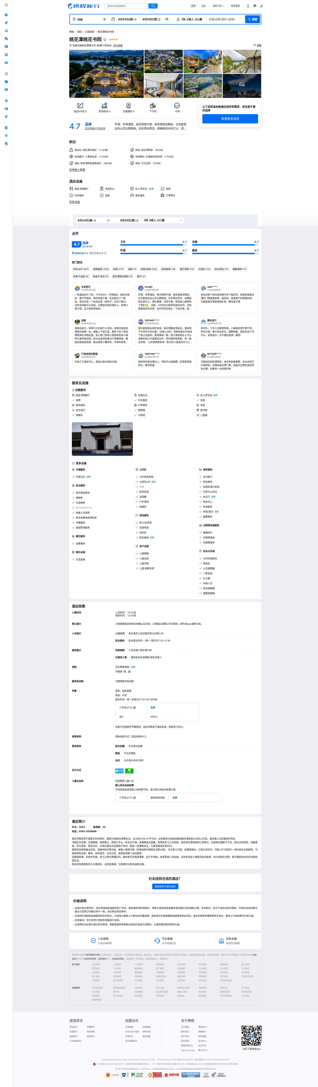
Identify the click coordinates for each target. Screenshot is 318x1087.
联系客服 (235, 6)
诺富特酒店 (97, 1000)
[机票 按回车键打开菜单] (6, 22)
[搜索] (153, 5)
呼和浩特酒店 (226, 980)
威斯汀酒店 (182, 992)
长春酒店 (160, 972)
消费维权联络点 (206, 1075)
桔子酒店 (96, 992)
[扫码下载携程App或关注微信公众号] (248, 6)
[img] (106, 74)
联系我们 (185, 1032)
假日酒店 (203, 992)
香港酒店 (139, 968)
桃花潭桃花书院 (93, 955)
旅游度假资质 (211, 1064)
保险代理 (146, 1032)
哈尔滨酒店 (118, 980)
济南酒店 (181, 972)
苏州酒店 (203, 968)
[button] (104, 19)
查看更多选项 (230, 118)
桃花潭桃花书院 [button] (85, 39)
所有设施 (74, 202)
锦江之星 (160, 988)
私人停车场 (206, 395)
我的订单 (217, 6)
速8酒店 (181, 996)
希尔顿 (116, 992)
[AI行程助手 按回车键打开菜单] (6, 73)
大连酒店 (96, 972)
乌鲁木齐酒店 (247, 976)
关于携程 (185, 1027)
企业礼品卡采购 (132, 1032)
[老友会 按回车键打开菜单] (6, 135)
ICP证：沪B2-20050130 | (161, 1060)
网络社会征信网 (128, 1075)
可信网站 (154, 1075)
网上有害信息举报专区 (190, 1075)
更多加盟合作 (131, 1041)
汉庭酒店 (139, 988)
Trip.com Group (188, 1050)
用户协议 (185, 1036)
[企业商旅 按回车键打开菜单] (6, 127)
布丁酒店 (245, 988)
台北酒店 (160, 980)
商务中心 (207, 501)
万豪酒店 (160, 996)
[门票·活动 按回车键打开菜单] (6, 46)
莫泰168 (223, 988)
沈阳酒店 (139, 976)
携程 (71, 31)
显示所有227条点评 (95, 128)
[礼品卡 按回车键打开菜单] (6, 108)
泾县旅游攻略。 (91, 959)
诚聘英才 (202, 1032)
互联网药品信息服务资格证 (137, 1064)
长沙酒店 (224, 968)
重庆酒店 (139, 972)
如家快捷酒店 (119, 988)
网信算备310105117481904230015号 (212, 1060)
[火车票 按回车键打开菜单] (6, 30)
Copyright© (107, 1060)
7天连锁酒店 (97, 988)
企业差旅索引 (75, 1041)
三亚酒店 (117, 968)
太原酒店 (96, 980)
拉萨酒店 (181, 980)
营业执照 (185, 1041)
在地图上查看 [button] (77, 169)
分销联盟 (129, 1027)
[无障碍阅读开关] (254, 6)
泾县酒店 (89, 31)
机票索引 (74, 1032)
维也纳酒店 (246, 992)
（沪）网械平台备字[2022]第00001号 (167, 1064)
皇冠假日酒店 (162, 992)
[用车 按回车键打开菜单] (6, 62)
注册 (203, 6)
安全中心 (202, 1041)
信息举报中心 (138, 1075)
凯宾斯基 (139, 992)
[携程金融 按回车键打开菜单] (6, 116)
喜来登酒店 (225, 992)
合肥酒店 (203, 976)
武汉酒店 (245, 968)
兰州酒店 (139, 980)
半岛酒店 (245, 996)
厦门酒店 (245, 964)
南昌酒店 (117, 976)
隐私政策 (202, 1036)
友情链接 (146, 1027)
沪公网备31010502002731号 (110, 1064)
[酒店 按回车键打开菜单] (6, 14)
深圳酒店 (160, 964)
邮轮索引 (91, 1036)
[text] (80, 108)
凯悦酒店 (203, 996)
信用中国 (171, 1075)
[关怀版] (261, 6)
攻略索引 (91, 1027)
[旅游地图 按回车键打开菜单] (6, 89)
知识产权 (202, 1046)
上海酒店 (117, 964)
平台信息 (222, 1064)
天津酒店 (117, 972)
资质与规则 (233, 1064)
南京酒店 (181, 964)
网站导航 (91, 1032)
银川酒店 (96, 976)
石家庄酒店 (161, 976)
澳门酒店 (160, 968)
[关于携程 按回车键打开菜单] (6, 143)
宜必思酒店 (118, 996)
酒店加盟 (146, 1036)
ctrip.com (127, 1060)
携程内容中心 (187, 1046)
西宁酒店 (203, 980)
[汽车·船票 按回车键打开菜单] (6, 54)
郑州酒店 (245, 972)
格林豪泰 (203, 988)
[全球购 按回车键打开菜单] (6, 100)
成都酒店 (224, 964)
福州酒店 (181, 976)
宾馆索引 (74, 1027)
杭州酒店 (203, 964)
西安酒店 (181, 968)
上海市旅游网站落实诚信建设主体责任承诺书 (196, 1069)
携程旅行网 (84, 6)
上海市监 (115, 1075)
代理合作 (129, 1036)
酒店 (79, 31)
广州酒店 (139, 964)
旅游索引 (74, 1036)
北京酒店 (96, 964)
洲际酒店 (139, 996)
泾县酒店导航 (118, 959)
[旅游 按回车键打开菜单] (6, 38)
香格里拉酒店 (183, 988)
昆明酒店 (224, 972)
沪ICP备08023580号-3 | (184, 1060)
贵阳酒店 (203, 972)
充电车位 (142, 395)
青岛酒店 (96, 968)
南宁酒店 (224, 976)
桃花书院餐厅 (83, 395)
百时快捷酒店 (226, 996)
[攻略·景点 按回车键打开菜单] (6, 81)
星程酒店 (96, 996)
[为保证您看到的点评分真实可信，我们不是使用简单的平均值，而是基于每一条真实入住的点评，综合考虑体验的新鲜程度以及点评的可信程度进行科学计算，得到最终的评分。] (105, 253)
